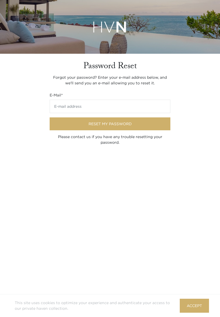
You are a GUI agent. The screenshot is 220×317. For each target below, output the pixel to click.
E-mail (56, 95)
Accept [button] (194, 305)
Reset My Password (110, 123)
